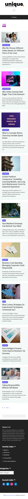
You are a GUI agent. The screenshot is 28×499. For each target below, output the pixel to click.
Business (5, 259)
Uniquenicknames (10, 495)
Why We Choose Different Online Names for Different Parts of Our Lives (13, 50)
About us (6, 450)
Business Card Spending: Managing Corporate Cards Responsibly (13, 265)
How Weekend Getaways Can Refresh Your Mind (12, 224)
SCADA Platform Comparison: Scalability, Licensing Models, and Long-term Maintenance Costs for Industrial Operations (14, 181)
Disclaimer (6, 455)
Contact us (7, 452)
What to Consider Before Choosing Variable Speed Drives (12, 135)
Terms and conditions (10, 461)
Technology (5, 129)
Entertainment (6, 88)
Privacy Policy (7, 458)
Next (8, 407)
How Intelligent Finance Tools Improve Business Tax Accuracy (13, 351)
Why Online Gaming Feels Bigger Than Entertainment (13, 93)
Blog (4, 220)
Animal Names (6, 45)
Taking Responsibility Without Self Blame (11, 386)
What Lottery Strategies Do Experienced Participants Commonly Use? (13, 307)
